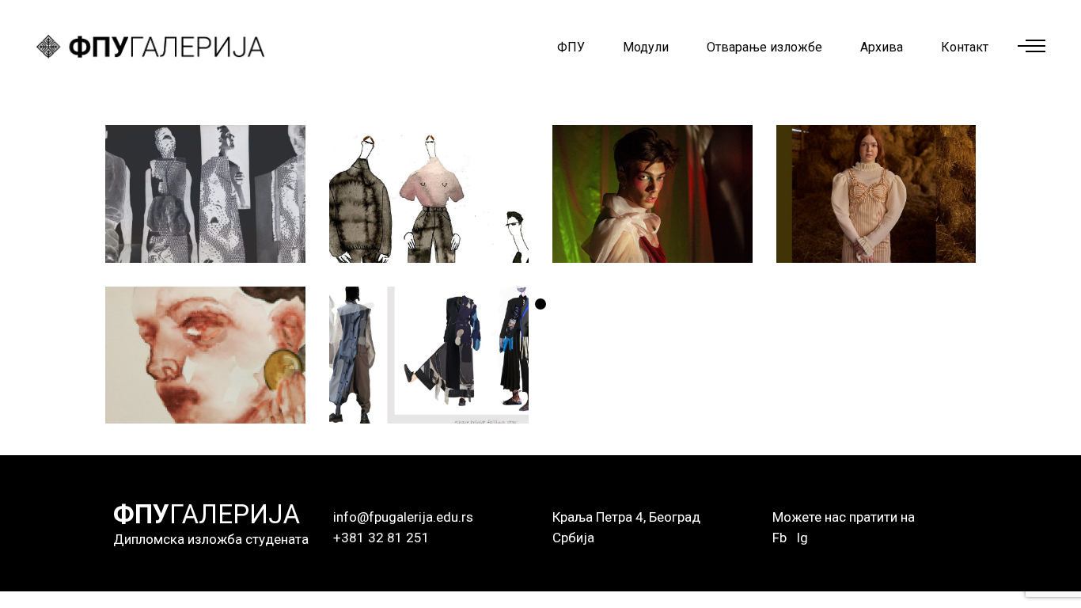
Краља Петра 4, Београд (626, 517)
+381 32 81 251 (381, 537)
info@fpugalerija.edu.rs (403, 517)
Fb (779, 537)
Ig (802, 537)
